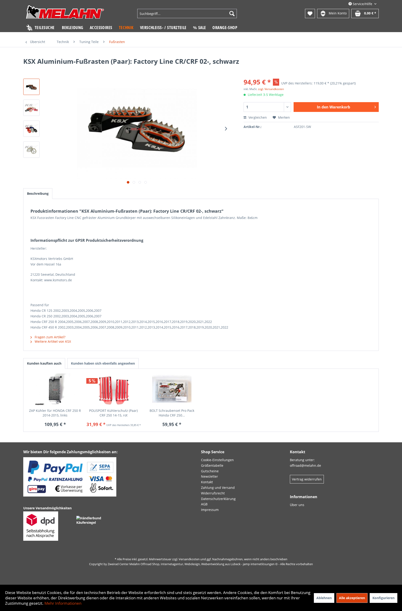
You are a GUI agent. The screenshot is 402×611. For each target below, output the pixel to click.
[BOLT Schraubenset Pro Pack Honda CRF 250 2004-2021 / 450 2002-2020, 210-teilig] (172, 389)
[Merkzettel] (310, 13)
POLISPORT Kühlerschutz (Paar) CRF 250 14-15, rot (113, 412)
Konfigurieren (383, 598)
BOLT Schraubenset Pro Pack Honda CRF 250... (172, 412)
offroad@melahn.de (305, 465)
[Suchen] (232, 13)
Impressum (210, 509)
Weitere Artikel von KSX (52, 341)
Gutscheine (210, 471)
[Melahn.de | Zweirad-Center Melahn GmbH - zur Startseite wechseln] (65, 14)
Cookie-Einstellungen (217, 460)
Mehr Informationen (62, 603)
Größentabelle (212, 465)
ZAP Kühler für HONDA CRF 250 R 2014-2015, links (55, 412)
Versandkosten (189, 559)
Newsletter (209, 476)
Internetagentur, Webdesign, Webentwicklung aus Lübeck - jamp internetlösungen (218, 564)
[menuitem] (187, 13)
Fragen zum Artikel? (49, 337)
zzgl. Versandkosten (271, 89)
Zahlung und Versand (218, 487)
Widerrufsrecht (213, 493)
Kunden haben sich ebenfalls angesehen (103, 363)
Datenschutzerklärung (218, 499)
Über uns (297, 505)
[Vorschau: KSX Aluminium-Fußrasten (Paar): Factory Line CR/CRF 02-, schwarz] (31, 87)
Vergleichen (257, 117)
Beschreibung (38, 193)
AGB (204, 504)
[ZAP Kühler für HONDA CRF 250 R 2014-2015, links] (55, 389)
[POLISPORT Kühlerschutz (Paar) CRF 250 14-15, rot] (113, 389)
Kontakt (207, 482)
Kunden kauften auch (44, 363)
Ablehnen (324, 598)
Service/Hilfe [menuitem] (362, 4)
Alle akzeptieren (352, 598)
